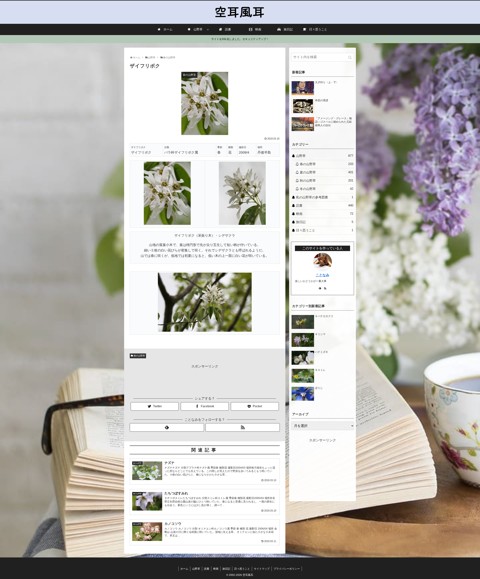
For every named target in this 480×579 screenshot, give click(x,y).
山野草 (324, 156)
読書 (324, 205)
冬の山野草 (326, 189)
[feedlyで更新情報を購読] (167, 427)
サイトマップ (262, 568)
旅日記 (324, 222)
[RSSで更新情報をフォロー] (243, 427)
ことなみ (322, 275)
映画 (324, 214)
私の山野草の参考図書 (324, 197)
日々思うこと (324, 230)
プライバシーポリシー (287, 568)
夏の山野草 (326, 172)
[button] (350, 57)
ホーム (184, 568)
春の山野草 (139, 355)
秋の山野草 (326, 180)
